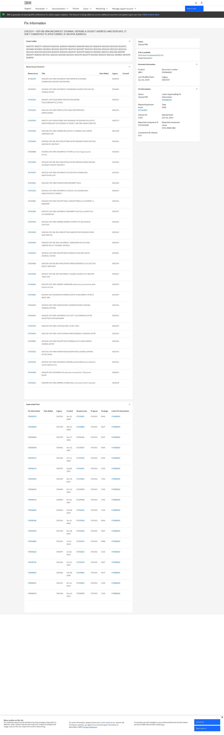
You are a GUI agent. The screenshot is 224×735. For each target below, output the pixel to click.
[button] (222, 717)
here (162, 725)
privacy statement (90, 727)
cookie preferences (107, 722)
